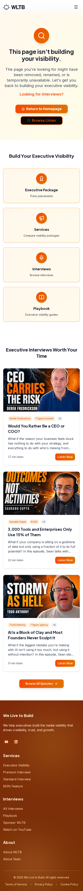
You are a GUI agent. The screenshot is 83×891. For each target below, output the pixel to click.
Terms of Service (16, 884)
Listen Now (65, 456)
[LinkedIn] (16, 741)
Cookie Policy (69, 884)
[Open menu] (76, 7)
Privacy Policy (44, 884)
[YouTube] (6, 741)
